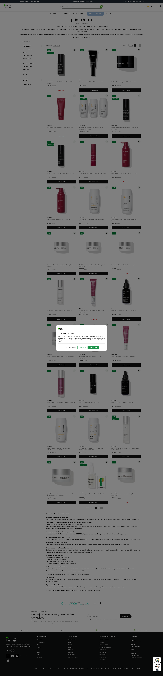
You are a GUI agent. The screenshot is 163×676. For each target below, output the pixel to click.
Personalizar (82, 347)
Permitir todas (93, 347)
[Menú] (160, 658)
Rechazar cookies (71, 347)
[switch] (157, 670)
